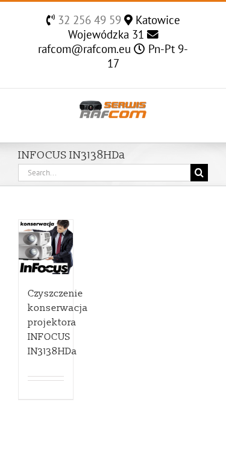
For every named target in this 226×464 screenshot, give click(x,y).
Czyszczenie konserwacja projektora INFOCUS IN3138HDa (58, 322)
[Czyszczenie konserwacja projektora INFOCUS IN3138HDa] (46, 247)
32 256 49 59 (88, 20)
